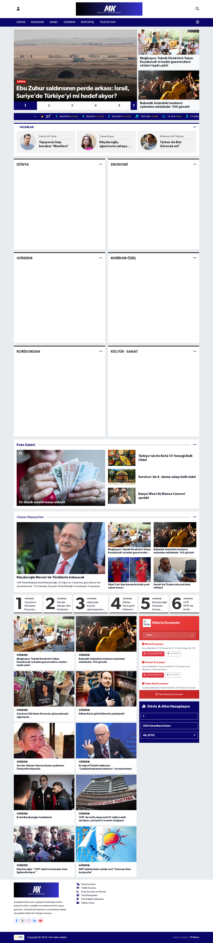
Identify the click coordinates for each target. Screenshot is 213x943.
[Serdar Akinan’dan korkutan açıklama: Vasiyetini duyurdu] (44, 740)
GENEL (54, 22)
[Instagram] (28, 920)
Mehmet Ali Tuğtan (172, 136)
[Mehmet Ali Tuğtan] (148, 141)
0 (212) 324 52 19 (154, 675)
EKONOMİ (37, 22)
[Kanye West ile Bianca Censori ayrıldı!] (122, 495)
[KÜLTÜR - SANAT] (194, 351)
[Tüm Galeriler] (194, 444)
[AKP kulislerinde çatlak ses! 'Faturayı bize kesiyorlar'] (106, 844)
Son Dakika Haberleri (92, 899)
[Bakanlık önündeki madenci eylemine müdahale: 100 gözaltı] (106, 634)
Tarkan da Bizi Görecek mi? (170, 144)
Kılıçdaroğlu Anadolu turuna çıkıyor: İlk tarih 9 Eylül (159, 606)
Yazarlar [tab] (26, 127)
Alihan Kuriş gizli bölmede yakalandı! (129, 606)
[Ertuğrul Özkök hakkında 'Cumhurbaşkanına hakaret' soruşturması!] (106, 740)
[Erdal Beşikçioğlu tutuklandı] (44, 792)
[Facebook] (16, 920)
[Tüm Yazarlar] (194, 127)
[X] (22, 920)
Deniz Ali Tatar (48, 136)
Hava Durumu (88, 884)
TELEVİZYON (107, 22)
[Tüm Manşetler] (194, 517)
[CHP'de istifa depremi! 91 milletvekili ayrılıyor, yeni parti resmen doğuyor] (106, 792)
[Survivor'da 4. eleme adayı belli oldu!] (122, 476)
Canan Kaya (106, 136)
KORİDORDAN (28, 351)
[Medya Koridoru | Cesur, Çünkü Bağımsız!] (109, 9)
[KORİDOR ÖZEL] (194, 258)
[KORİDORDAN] (100, 351)
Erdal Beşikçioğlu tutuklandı (34, 817)
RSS (20, 937)
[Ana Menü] (197, 22)
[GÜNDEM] (100, 258)
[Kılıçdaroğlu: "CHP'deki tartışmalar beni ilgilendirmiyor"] (44, 844)
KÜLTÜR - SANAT (124, 351)
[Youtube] (40, 920)
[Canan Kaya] (88, 141)
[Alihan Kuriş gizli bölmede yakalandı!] (106, 689)
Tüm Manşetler (89, 895)
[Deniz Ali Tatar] (27, 141)
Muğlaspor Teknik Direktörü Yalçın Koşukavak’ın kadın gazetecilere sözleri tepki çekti (42, 661)
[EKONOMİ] (194, 164)
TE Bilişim (194, 937)
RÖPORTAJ (87, 22)
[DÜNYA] (100, 164)
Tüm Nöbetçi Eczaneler (171, 694)
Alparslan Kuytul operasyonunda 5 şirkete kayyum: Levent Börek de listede (96, 606)
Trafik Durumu (88, 888)
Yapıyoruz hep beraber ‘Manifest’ (54, 144)
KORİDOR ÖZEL (123, 258)
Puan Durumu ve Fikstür (93, 891)
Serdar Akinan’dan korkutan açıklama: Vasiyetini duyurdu (64, 606)
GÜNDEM (69, 22)
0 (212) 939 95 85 (155, 654)
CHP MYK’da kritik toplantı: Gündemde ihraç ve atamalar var (190, 606)
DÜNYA (21, 22)
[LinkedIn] (34, 920)
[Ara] (197, 9)
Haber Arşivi (87, 903)
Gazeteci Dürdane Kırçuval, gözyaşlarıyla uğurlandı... (32, 606)
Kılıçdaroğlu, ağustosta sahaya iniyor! (113, 144)
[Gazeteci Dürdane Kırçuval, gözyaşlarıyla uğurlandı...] (44, 689)
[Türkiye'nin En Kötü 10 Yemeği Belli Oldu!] (122, 457)
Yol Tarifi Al (175, 654)
